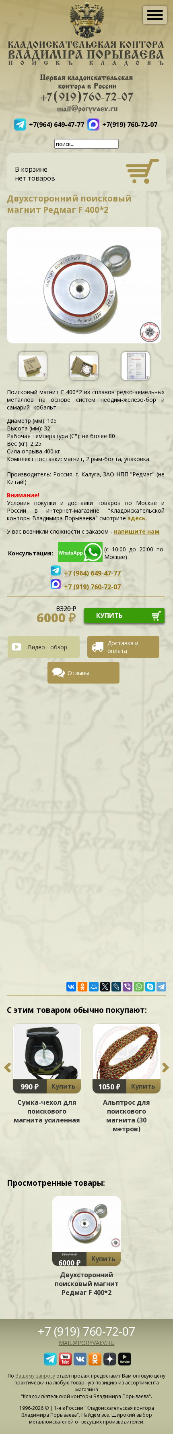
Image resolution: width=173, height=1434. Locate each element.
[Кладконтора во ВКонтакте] (80, 1363)
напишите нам (136, 531)
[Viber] (127, 986)
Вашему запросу (35, 1375)
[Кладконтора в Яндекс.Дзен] (109, 1363)
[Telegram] (161, 986)
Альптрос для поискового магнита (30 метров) (126, 1115)
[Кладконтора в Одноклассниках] (95, 1363)
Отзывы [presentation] (78, 673)
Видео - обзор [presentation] (47, 647)
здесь (137, 518)
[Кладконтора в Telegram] (50, 1363)
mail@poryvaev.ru (87, 1343)
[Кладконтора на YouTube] (65, 1363)
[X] (105, 986)
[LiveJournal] (116, 986)
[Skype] (150, 986)
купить (109, 615)
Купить (63, 1086)
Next (166, 1068)
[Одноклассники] (82, 986)
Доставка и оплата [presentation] (122, 647)
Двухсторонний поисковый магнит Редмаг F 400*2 (87, 1283)
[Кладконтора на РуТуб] (124, 1363)
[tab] (47, 647)
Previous (7, 1068)
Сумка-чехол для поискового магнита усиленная (47, 1111)
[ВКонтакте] (71, 986)
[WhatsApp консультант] (80, 560)
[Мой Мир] (94, 986)
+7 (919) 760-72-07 (86, 1331)
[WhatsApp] (139, 986)
